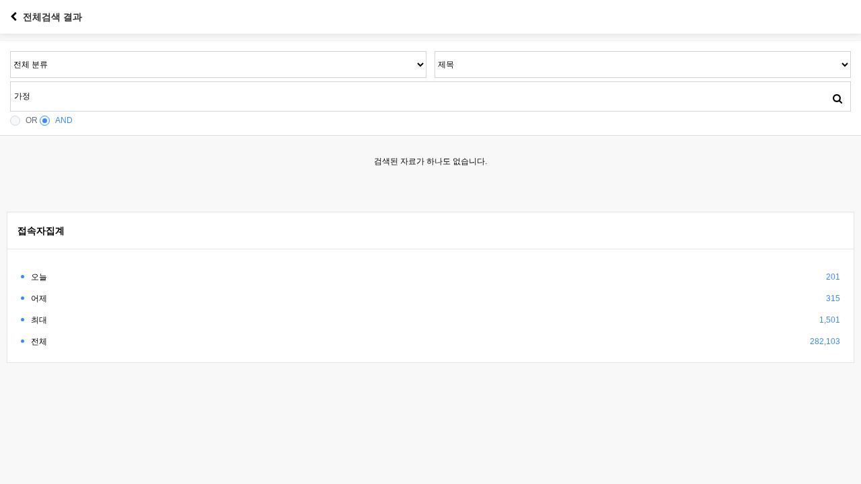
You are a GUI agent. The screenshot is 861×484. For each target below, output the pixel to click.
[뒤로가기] (13, 17)
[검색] (837, 98)
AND (64, 120)
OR (32, 120)
